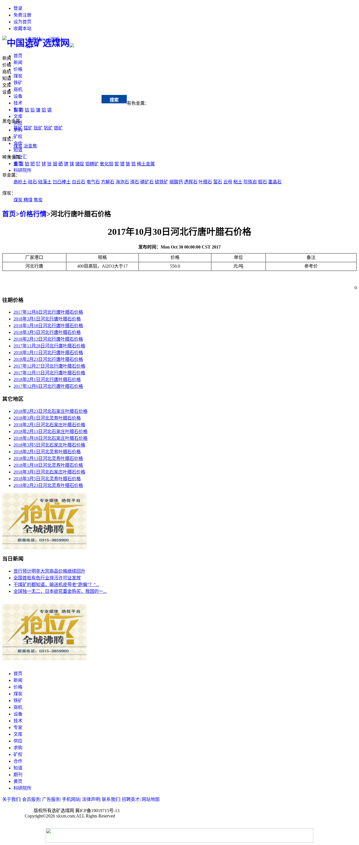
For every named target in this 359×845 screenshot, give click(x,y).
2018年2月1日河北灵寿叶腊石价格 (47, 451)
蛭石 (262, 181)
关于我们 (11, 799)
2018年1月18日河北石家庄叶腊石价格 (50, 438)
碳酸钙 (176, 181)
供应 (17, 741)
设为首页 (22, 21)
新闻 (17, 62)
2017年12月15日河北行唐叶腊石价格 (49, 372)
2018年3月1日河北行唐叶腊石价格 (47, 318)
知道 (17, 150)
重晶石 (275, 181)
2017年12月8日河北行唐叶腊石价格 (48, 312)
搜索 (114, 99)
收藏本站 (22, 28)
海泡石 (122, 181)
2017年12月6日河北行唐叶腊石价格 (48, 386)
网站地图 (151, 799)
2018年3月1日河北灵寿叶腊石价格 (47, 418)
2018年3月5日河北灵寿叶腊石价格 (47, 478)
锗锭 (79, 163)
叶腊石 (205, 181)
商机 (17, 89)
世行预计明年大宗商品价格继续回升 (49, 571)
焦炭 (38, 199)
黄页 (17, 781)
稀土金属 (146, 163)
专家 (17, 727)
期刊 (17, 774)
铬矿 (58, 128)
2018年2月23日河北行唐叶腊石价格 (48, 359)
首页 (17, 55)
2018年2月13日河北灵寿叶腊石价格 (48, 458)
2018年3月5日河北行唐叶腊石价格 (47, 332)
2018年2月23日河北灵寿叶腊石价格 (48, 485)
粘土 (237, 181)
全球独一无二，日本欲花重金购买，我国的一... (60, 591)
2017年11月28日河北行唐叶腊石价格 (49, 345)
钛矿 (38, 128)
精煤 (28, 199)
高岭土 (20, 181)
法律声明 (91, 799)
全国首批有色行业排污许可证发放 (47, 577)
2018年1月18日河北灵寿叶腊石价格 (48, 465)
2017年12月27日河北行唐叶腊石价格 (49, 366)
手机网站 (71, 799)
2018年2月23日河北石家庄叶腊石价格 (50, 411)
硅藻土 (45, 181)
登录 (17, 8)
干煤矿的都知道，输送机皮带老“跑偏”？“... (56, 584)
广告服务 (51, 799)
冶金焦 (30, 146)
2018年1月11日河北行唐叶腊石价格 (48, 352)
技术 (17, 103)
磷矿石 (147, 181)
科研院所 (22, 170)
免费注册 (22, 15)
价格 (17, 69)
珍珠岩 (250, 181)
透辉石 (190, 181)
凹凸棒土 (62, 181)
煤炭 (17, 76)
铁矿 (17, 82)
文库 (17, 116)
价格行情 (33, 214)
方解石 (107, 181)
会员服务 (31, 799)
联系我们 (111, 799)
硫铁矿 (161, 181)
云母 (227, 181)
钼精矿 (92, 163)
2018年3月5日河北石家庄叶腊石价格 (49, 445)
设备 (17, 96)
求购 (17, 747)
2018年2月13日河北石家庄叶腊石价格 (50, 431)
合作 (17, 761)
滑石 (134, 181)
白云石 (78, 181)
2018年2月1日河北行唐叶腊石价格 (47, 379)
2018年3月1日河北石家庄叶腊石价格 (49, 472)
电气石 (93, 181)
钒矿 (48, 128)
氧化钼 (106, 163)
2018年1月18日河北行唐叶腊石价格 (48, 325)
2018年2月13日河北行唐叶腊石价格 (48, 339)
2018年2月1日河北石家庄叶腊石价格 (49, 424)
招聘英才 (131, 799)
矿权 (17, 136)
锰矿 (28, 128)
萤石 (217, 181)
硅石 (32, 181)
